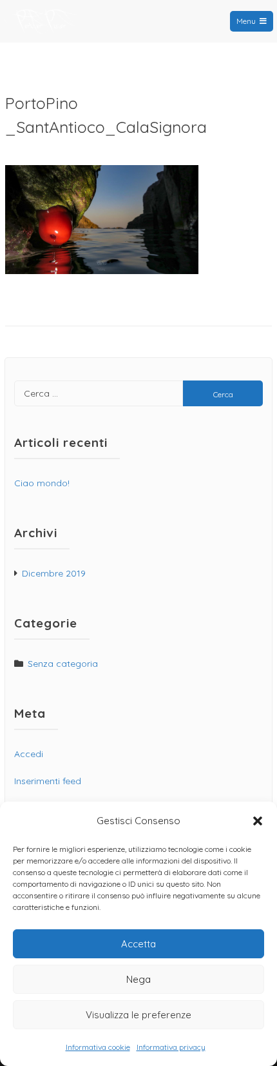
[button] (257, 820)
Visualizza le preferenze (138, 1015)
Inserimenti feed (47, 781)
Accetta (138, 944)
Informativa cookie (98, 1047)
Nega (138, 979)
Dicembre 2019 (54, 573)
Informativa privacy (171, 1047)
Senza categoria (63, 663)
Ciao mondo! (42, 483)
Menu (246, 21)
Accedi (28, 754)
